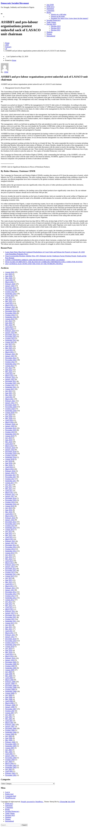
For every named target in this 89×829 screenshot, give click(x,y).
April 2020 (9, 420)
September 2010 (10, 644)
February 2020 (10, 424)
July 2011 (8, 625)
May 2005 (8, 752)
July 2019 (8, 438)
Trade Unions (51, 22)
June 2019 (8, 440)
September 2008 (10, 691)
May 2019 (8, 442)
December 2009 (10, 662)
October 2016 (10, 502)
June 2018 (8, 463)
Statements (50, 9)
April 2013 (9, 584)
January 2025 (9, 309)
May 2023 (8, 348)
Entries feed (9, 794)
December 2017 (10, 475)
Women (49, 34)
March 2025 (9, 305)
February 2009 (10, 682)
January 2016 (9, 520)
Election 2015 (55, 28)
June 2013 (8, 580)
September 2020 (10, 411)
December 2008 (10, 685)
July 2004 (8, 761)
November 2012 (10, 594)
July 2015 (8, 531)
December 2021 (10, 381)
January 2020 (9, 426)
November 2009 (10, 664)
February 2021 (10, 401)
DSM (6, 72)
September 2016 (10, 504)
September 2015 (10, 528)
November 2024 (10, 313)
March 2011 (9, 633)
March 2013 (9, 586)
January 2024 (9, 333)
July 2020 (8, 414)
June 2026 (8, 276)
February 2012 (10, 611)
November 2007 (10, 709)
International (51, 36)
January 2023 (9, 356)
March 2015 (9, 539)
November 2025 (10, 290)
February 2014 (10, 565)
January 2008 (9, 707)
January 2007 (9, 726)
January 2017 (9, 496)
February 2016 (10, 518)
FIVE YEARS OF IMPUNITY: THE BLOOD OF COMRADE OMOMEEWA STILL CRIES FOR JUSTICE (43, 262)
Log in (7, 792)
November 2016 (10, 500)
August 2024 (9, 319)
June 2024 (8, 323)
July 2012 (8, 602)
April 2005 (9, 754)
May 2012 (8, 606)
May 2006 (8, 740)
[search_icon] (6, 17)
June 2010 (8, 650)
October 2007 (10, 711)
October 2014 (10, 549)
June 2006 (8, 738)
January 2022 (9, 379)
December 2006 (10, 728)
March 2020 (9, 422)
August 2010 (9, 646)
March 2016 (9, 516)
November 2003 (10, 765)
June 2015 (8, 533)
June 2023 (8, 346)
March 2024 (9, 329)
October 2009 (10, 666)
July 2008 (8, 695)
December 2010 (10, 639)
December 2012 (10, 592)
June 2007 (8, 717)
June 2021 (8, 393)
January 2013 (9, 590)
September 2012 (10, 598)
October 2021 (10, 385)
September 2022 (10, 364)
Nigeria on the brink (58, 16)
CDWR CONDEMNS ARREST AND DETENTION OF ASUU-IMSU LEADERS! (35, 260)
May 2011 (8, 629)
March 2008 (9, 703)
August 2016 (9, 506)
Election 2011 (55, 30)
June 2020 (8, 416)
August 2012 (9, 600)
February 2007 (10, 724)
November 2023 (10, 336)
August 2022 (9, 366)
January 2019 (9, 450)
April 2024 (9, 327)
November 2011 (10, 617)
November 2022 (10, 360)
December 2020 (10, 405)
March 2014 (9, 563)
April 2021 (9, 397)
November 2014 (10, 547)
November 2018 (10, 453)
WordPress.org (10, 798)
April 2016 (9, 514)
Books (49, 12)
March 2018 (9, 469)
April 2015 (9, 537)
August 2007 (9, 713)
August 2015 (9, 529)
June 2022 (8, 370)
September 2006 (10, 732)
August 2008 (9, 693)
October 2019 (10, 432)
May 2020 (8, 418)
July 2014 (8, 555)
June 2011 (8, 627)
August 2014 (9, 553)
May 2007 (8, 719)
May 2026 (8, 278)
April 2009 (9, 678)
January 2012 (9, 613)
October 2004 (10, 760)
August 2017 (9, 483)
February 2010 (10, 658)
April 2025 (9, 303)
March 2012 (9, 609)
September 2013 (10, 574)
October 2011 (10, 619)
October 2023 (10, 338)
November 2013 (10, 570)
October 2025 (10, 292)
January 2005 (9, 756)
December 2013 (10, 568)
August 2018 (9, 459)
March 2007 (9, 722)
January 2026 (9, 286)
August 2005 (9, 748)
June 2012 (8, 604)
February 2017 (10, 494)
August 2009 (9, 670)
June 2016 (8, 510)
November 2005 (10, 744)
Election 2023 (51, 24)
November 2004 (10, 758)
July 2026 (8, 274)
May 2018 (8, 465)
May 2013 (8, 582)
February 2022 (10, 377)
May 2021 (8, 395)
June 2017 (8, 487)
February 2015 (10, 541)
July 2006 (8, 736)
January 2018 (9, 473)
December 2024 (10, 311)
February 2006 (10, 742)
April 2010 (9, 654)
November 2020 (10, 407)
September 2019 (10, 434)
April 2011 (9, 631)
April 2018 (9, 467)
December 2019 (10, 428)
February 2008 (10, 705)
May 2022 (8, 372)
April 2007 (9, 721)
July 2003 (8, 769)
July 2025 (8, 297)
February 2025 (10, 307)
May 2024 (8, 325)
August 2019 (9, 436)
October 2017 (10, 479)
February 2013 (10, 588)
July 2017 (8, 485)
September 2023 (10, 340)
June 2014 (8, 557)
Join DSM (50, 5)
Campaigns (50, 10)
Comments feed (10, 796)
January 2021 (9, 403)
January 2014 (9, 567)
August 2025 (9, 295)
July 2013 (8, 578)
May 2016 (8, 512)
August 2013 (9, 576)
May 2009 (8, 676)
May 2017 (8, 489)
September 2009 (10, 668)
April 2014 (9, 561)
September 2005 (10, 746)
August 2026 (9, 272)
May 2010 (8, 652)
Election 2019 (55, 26)
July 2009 (8, 672)
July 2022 (8, 368)
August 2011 (9, 623)
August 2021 (9, 389)
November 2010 (10, 641)
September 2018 (10, 457)
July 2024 (8, 321)
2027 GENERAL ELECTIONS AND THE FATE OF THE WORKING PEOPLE (34, 264)
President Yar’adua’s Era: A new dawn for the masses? (69, 18)
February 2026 (10, 284)
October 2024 (10, 315)
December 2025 (10, 288)
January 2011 (9, 637)
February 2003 (10, 773)
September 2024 (10, 317)
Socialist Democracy (54, 20)
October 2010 (10, 643)
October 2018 (10, 455)
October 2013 (10, 572)
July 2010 (8, 648)
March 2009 (9, 680)
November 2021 (10, 383)
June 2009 (8, 674)
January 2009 (9, 683)
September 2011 (10, 621)
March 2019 (9, 446)
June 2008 (8, 697)
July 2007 (8, 715)
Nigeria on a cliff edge (58, 14)
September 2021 (10, 387)
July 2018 (8, 461)
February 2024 (10, 331)
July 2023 (8, 344)
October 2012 (10, 596)
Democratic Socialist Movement (15, 3)
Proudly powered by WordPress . (32, 802)
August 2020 (9, 412)
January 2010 (9, 660)
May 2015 (8, 535)
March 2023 (9, 352)
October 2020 (10, 409)
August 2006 (9, 734)
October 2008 (10, 689)
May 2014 (8, 559)
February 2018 (10, 471)
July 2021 (8, 391)
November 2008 (10, 687)
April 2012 (9, 607)
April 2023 (9, 350)
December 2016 (10, 498)
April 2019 (9, 444)
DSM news (50, 7)
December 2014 (10, 545)
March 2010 (9, 656)
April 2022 (9, 373)
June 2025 (8, 299)
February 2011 (10, 635)
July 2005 (8, 750)
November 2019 (10, 430)
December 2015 (10, 522)
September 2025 (10, 294)
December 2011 (10, 615)
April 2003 (9, 771)
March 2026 (9, 282)
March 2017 (9, 492)
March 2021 (9, 399)
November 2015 (10, 524)
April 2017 (9, 490)
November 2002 (10, 775)
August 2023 (9, 342)
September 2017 (10, 481)
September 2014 (10, 551)
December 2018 (10, 451)
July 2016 (8, 508)
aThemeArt (63, 802)
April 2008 (9, 701)
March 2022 (9, 375)
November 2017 (10, 477)
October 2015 (10, 526)
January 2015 (9, 543)
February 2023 (10, 354)
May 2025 (8, 301)
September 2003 (10, 767)
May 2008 (8, 699)
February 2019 (10, 448)
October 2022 (10, 362)
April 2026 (9, 280)
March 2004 (9, 763)
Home (14, 60)
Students (49, 32)
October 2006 (10, 730)
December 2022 (10, 358)
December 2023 (10, 334)
